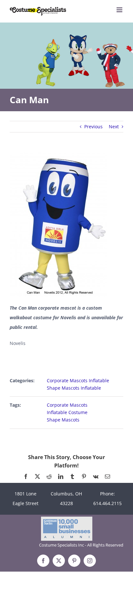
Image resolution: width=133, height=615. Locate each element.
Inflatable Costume (67, 412)
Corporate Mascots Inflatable (78, 380)
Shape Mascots (63, 420)
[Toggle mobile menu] (120, 9)
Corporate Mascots (67, 405)
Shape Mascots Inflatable (74, 388)
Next (114, 126)
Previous (93, 126)
